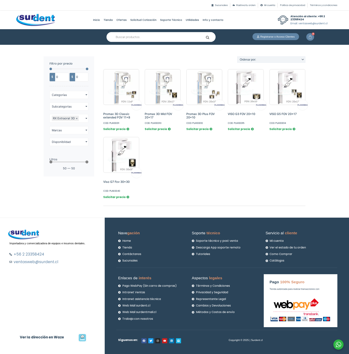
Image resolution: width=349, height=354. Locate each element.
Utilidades (192, 20)
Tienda (108, 20)
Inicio (96, 20)
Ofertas (121, 20)
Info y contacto (213, 20)
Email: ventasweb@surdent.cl (309, 23)
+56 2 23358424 (307, 18)
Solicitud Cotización (143, 20)
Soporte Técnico (171, 20)
